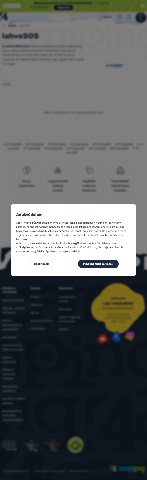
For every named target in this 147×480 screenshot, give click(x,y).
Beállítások (41, 264)
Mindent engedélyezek (98, 264)
